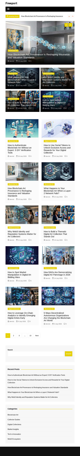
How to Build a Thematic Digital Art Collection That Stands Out (55, 234)
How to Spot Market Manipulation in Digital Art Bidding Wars (54, 102)
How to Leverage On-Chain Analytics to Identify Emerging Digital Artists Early (21, 315)
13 (30, 335)
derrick (52, 61)
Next (37, 335)
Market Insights (48, 96)
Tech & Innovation (50, 268)
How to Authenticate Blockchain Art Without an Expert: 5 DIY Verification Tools (36, 375)
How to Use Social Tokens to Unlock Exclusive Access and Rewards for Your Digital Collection (38, 381)
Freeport (11, 3)
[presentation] (69, 16)
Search (10, 350)
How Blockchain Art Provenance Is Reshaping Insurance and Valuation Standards (38, 387)
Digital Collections (50, 141)
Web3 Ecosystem (48, 73)
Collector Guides (13, 99)
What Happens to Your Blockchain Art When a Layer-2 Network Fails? (22, 79)
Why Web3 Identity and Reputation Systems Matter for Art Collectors (57, 79)
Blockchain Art (53, 50)
